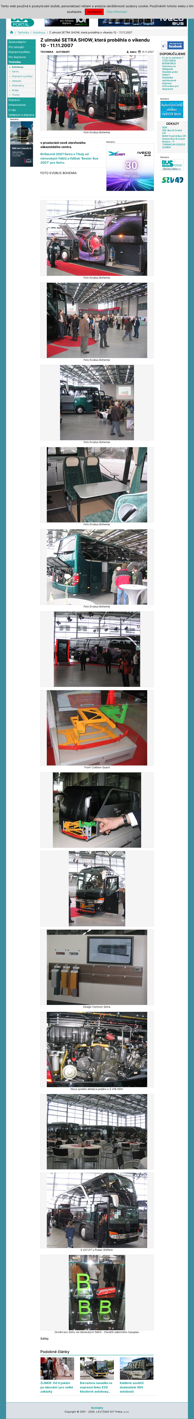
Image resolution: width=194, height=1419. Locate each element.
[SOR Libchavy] (67, 20)
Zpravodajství (17, 41)
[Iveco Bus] (142, 20)
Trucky (16, 94)
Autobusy (39, 32)
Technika (23, 32)
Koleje (15, 90)
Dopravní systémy (22, 76)
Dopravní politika (19, 51)
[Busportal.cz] (22, 20)
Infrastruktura (17, 104)
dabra (131, 51)
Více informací (116, 12)
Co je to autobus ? (172, 57)
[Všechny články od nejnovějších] (171, 164)
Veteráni (16, 81)
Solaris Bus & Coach (173, 138)
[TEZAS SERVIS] (171, 109)
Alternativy (18, 85)
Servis (15, 71)
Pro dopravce (17, 57)
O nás (12, 110)
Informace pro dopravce (170, 87)
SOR (164, 127)
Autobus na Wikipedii (169, 67)
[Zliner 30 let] (130, 167)
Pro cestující (16, 47)
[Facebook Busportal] (172, 45)
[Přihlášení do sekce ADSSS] (172, 180)
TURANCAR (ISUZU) (173, 144)
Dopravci (14, 99)
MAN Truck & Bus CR (174, 136)
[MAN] (21, 143)
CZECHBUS (169, 60)
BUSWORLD (169, 63)
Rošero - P (168, 141)
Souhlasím (94, 12)
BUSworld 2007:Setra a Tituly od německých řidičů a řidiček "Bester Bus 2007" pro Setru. (69, 158)
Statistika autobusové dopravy (169, 80)
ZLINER (166, 147)
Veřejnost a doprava (21, 114)
